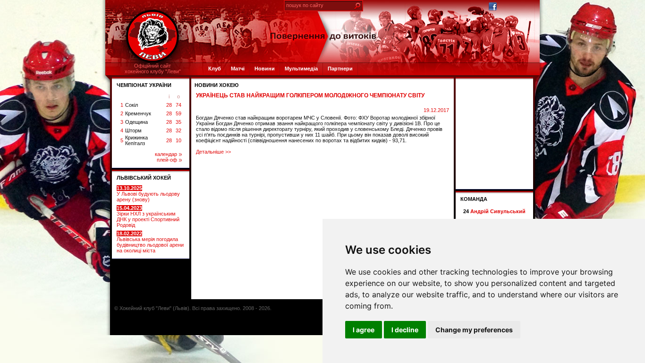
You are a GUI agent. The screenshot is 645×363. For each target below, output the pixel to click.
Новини (265, 68)
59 (178, 113)
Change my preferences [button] (474, 330)
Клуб (214, 68)
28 (169, 105)
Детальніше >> (213, 152)
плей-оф (167, 160)
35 (178, 122)
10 (178, 140)
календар (166, 154)
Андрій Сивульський (498, 211)
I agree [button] (363, 330)
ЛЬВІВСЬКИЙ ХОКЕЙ (144, 178)
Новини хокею (216, 85)
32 (178, 130)
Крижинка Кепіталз (136, 140)
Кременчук (138, 113)
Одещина (136, 122)
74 (178, 105)
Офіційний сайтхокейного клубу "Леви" (153, 68)
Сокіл (131, 105)
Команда (473, 199)
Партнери (340, 68)
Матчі (238, 68)
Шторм (133, 130)
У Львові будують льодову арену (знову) (148, 193)
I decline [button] (404, 330)
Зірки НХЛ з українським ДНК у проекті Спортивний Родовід (148, 216)
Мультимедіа (301, 68)
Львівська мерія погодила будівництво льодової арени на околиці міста (150, 242)
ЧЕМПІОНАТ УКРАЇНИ (144, 85)
